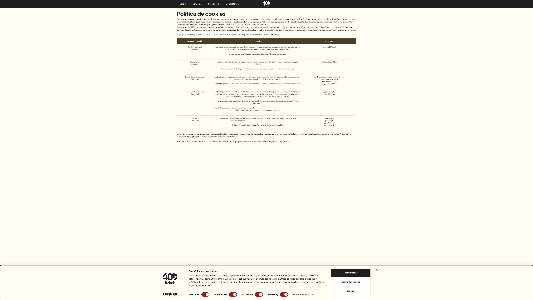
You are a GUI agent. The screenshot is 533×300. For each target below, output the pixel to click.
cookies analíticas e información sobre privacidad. (265, 120)
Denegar (351, 291)
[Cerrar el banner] (377, 270)
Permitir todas (351, 273)
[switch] (233, 294)
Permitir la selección (350, 282)
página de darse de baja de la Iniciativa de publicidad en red (277, 108)
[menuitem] (183, 4)
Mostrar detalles (301, 294)
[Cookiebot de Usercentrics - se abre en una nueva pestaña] (170, 294)
